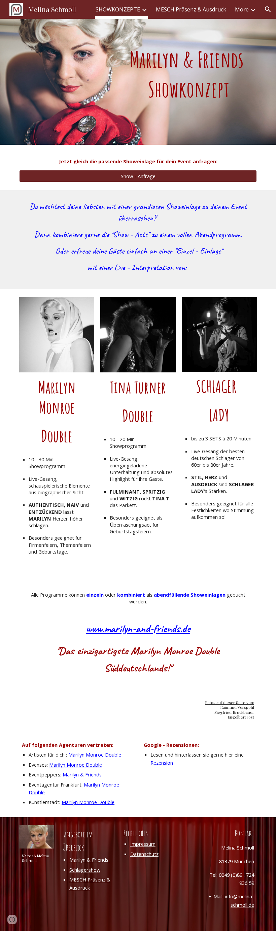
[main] (189, 81)
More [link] (242, 9)
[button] (268, 9)
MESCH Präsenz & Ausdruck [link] (191, 9)
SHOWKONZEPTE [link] (118, 9)
